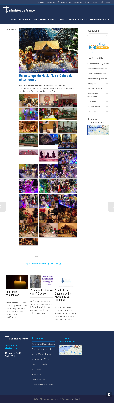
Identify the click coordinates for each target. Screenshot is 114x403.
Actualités (62, 19)
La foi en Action (93, 107)
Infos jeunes (92, 84)
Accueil (13, 19)
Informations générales (97, 78)
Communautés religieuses (98, 63)
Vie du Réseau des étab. (96, 73)
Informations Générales (42, 359)
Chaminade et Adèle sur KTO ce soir (41, 292)
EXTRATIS (76, 399)
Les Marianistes (24, 19)
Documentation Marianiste (71, 2)
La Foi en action (38, 379)
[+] (17, 282)
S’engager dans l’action (78, 19)
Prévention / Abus (97, 19)
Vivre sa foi (91, 101)
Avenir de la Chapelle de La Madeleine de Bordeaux (63, 295)
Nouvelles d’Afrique (95, 89)
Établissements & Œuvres (44, 19)
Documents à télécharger (92, 95)
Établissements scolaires (97, 68)
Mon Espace (92, 2)
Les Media (91, 112)
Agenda (106, 2)
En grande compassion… (13, 293)
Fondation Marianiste (46, 2)
